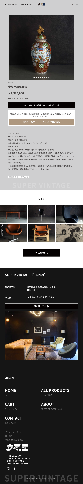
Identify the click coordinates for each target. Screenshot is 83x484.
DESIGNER (22, 4)
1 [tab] (34, 77)
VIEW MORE (41, 252)
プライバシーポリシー (14, 432)
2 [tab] (36, 77)
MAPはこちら (41, 306)
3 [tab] (38, 77)
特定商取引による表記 (14, 439)
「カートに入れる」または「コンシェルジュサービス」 (41, 105)
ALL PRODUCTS (11, 4)
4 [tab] (40, 77)
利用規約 (8, 436)
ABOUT (30, 4)
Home (10, 82)
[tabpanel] (41, 47)
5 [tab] (42, 77)
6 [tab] (44, 77)
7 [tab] (46, 77)
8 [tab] (48, 77)
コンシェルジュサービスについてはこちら (41, 122)
